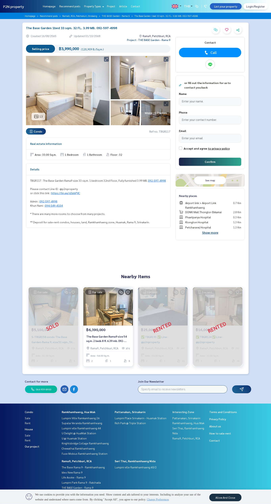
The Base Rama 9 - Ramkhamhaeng (83, 467)
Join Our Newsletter (151, 381)
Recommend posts (69, 6)
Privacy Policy (217, 419)
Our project (32, 446)
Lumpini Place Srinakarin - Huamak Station (140, 418)
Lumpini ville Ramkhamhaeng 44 (81, 428)
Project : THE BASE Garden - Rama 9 (148, 40)
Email (182, 131)
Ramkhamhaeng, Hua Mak (78, 412)
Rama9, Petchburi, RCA (77, 461)
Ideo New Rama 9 (72, 472)
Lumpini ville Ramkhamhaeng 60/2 (136, 467)
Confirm (210, 161)
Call (213, 52)
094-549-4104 (54, 205)
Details (34, 169)
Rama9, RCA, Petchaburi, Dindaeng (79, 15)
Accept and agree (195, 148)
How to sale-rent (220, 433)
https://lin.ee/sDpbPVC (65, 193)
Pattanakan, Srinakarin (130, 412)
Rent (28, 423)
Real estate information (46, 143)
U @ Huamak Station (74, 438)
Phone (183, 112)
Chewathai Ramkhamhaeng (78, 448)
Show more (210, 232)
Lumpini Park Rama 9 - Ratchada (81, 482)
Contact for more (36, 381)
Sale (27, 418)
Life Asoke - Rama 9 (74, 477)
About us (215, 426)
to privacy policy (219, 148)
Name (182, 93)
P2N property (13, 6)
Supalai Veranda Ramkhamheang (82, 423)
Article (123, 6)
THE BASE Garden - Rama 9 (116, 15)
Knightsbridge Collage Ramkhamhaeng (85, 443)
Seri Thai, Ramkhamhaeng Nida (135, 461)
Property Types (92, 6)
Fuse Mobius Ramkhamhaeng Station (85, 453)
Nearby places (188, 196)
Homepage (49, 6)
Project (111, 6)
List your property (225, 6)
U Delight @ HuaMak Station (79, 433)
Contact (135, 6)
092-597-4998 (157, 180)
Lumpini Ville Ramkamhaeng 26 (81, 418)
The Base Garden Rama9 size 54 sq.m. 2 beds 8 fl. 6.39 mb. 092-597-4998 (106, 339)
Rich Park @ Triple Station (130, 423)
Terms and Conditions (223, 412)
